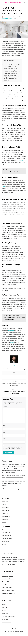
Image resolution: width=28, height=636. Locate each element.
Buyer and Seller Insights (8, 593)
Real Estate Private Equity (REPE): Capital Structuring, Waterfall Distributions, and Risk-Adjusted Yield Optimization (12, 470)
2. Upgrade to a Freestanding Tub (12, 64)
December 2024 (5, 507)
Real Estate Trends (7, 587)
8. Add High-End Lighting (10, 75)
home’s (12, 342)
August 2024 (5, 519)
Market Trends (5, 541)
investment (11, 330)
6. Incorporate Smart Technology (12, 71)
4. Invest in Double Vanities (10, 68)
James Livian (7, 16)
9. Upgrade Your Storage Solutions (12, 77)
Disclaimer (4, 610)
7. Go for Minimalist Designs (10, 73)
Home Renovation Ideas (8, 579)
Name (4, 425)
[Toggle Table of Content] (18, 61)
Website (5, 438)
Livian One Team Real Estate (14, 2)
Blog (3, 529)
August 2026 (5, 501)
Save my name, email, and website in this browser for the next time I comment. (12, 447)
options (21, 160)
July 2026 (4, 504)
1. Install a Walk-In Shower (9, 63)
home (3, 186)
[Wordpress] (14, 373)
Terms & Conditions (6, 622)
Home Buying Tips (6, 532)
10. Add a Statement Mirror (10, 78)
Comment (5, 406)
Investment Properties (7, 538)
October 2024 (5, 513)
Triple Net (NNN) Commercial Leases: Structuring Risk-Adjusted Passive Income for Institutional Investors (13, 477)
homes (14, 93)
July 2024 (4, 522)
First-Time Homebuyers (8, 590)
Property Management (7, 584)
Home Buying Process (7, 576)
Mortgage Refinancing (7, 581)
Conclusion (6, 80)
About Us (4, 604)
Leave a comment (18, 18)
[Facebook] (13, 629)
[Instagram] (15, 629)
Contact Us (4, 607)
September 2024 (6, 516)
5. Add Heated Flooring (9, 70)
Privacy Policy (5, 619)
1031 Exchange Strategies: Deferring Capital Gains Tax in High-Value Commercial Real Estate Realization (13, 483)
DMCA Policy (5, 613)
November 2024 (5, 510)
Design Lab (13, 633)
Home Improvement (7, 18)
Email (4, 432)
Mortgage (4, 544)
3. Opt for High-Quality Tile (10, 66)
